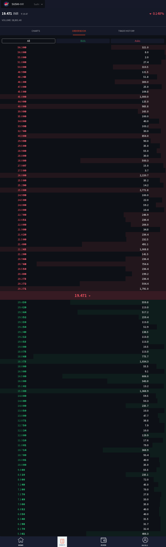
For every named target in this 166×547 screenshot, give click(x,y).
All (28, 41)
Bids (83, 41)
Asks (137, 41)
